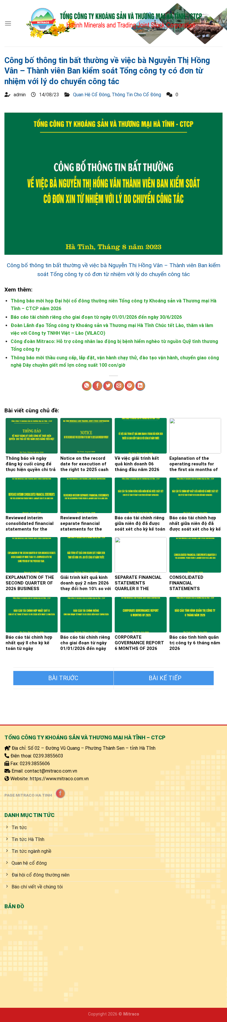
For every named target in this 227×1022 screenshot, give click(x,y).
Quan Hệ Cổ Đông (91, 94)
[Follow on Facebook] (60, 793)
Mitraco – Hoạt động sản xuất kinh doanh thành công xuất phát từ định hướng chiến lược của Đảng (164, 678)
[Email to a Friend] (119, 386)
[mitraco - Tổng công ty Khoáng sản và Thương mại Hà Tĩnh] (114, 23)
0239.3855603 (48, 756)
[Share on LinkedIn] (140, 386)
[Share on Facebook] (97, 386)
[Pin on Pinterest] (129, 386)
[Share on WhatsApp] (87, 386)
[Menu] (8, 23)
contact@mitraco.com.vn (51, 771)
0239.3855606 (35, 763)
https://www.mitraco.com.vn (59, 778)
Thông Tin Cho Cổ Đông (136, 94)
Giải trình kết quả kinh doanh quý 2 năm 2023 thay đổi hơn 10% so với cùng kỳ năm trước (63, 678)
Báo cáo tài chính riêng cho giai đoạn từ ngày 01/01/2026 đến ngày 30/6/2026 (96, 317)
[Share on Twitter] (108, 386)
